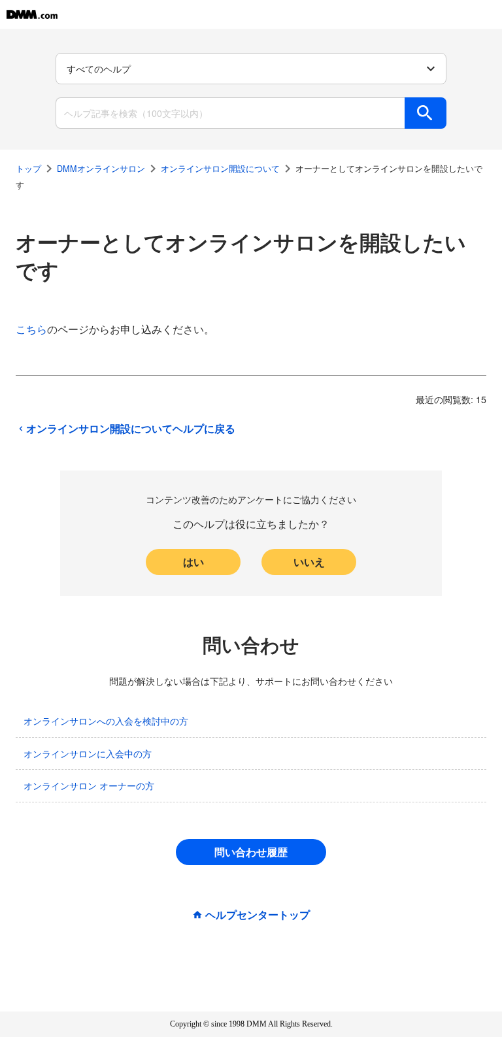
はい (193, 561)
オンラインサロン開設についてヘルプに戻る (130, 428)
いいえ (309, 561)
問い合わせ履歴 (251, 851)
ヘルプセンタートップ (257, 915)
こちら (31, 329)
